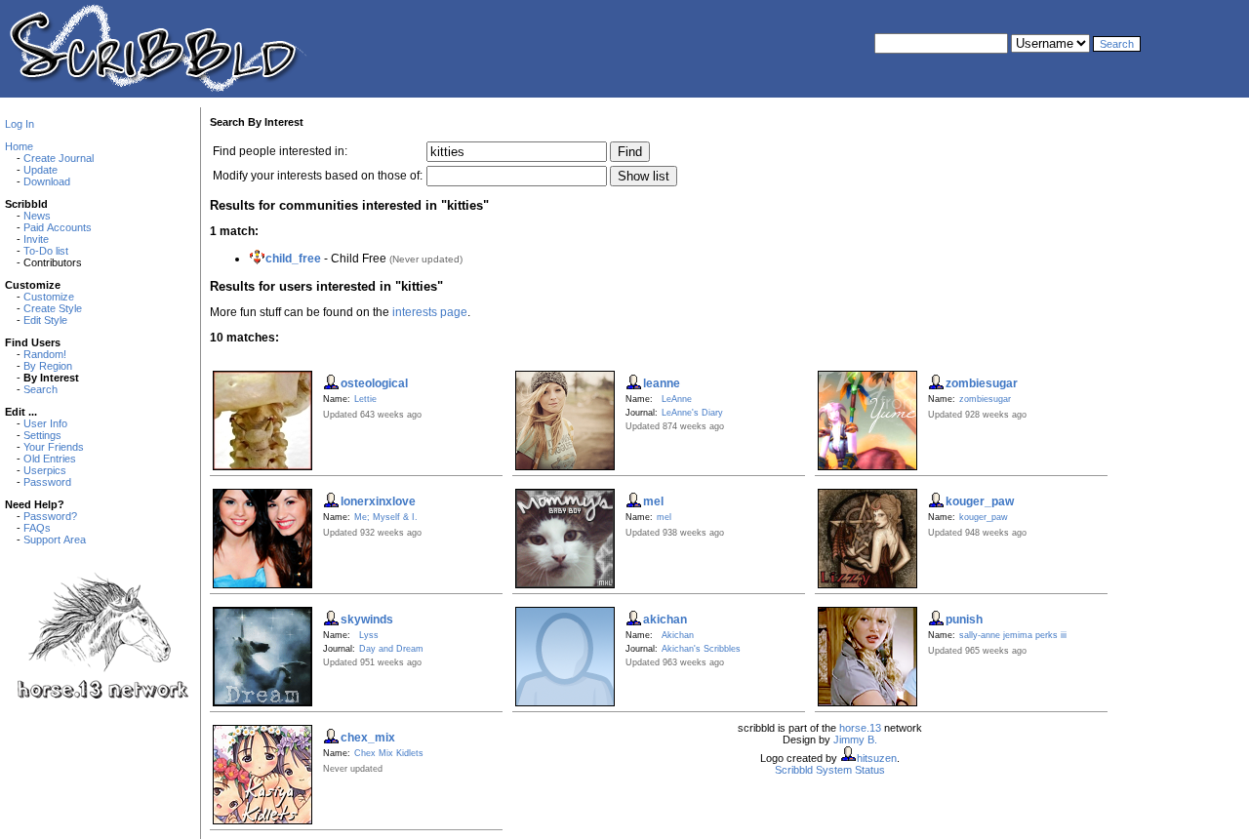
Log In (19, 124)
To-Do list (45, 251)
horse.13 (860, 728)
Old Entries (49, 458)
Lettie (365, 399)
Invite (36, 239)
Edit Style (45, 320)
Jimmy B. (855, 739)
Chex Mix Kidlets (388, 753)
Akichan (678, 635)
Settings (42, 435)
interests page (429, 312)
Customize (48, 296)
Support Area (54, 539)
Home (19, 146)
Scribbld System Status (830, 770)
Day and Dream (391, 649)
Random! (44, 354)
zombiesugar (985, 399)
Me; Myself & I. (386, 517)
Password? (50, 516)
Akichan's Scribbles (701, 649)
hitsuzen (877, 758)
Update (40, 170)
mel (664, 517)
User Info (45, 423)
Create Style (52, 308)
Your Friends (53, 447)
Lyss (369, 635)
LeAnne (677, 399)
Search (40, 389)
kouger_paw (983, 517)
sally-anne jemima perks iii (1013, 635)
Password (47, 482)
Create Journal (58, 158)
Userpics (44, 470)
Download (46, 181)
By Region (47, 366)
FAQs (37, 528)
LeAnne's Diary (692, 413)
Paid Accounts (57, 227)
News (37, 215)
